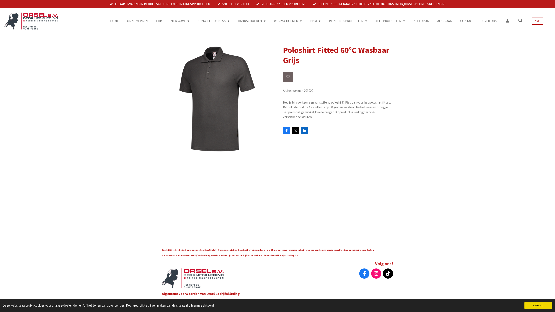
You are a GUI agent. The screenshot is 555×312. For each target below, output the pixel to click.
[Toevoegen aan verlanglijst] (288, 77)
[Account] (507, 21)
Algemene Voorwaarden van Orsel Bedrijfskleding (201, 293)
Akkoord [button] (538, 305)
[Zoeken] (520, 21)
